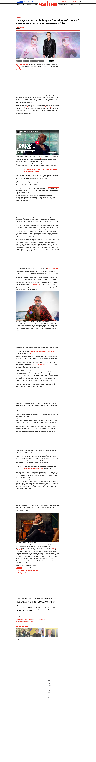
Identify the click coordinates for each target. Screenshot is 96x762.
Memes (30, 619)
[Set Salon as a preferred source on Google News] (51, 61)
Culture (29, 4)
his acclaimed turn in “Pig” (36, 284)
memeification (37, 164)
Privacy (49, 687)
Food (36, 4)
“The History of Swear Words (41, 544)
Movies (34, 619)
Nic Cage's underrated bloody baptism (28, 575)
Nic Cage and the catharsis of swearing (28, 573)
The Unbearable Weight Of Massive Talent (24, 621)
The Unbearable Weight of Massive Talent (32, 176)
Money (72, 4)
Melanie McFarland (21, 27)
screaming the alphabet (38, 364)
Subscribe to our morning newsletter (33, 468)
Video (78, 4)
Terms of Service (49, 691)
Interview (26, 619)
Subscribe (20, 1)
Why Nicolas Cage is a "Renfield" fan (28, 570)
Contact (49, 685)
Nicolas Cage (40, 619)
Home (49, 680)
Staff (49, 683)
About (49, 682)
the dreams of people (48, 107)
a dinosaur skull (35, 275)
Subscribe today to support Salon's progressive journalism (42, 352)
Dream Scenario (19, 619)
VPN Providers (48, 761)
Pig (44, 619)
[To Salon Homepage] (48, 4)
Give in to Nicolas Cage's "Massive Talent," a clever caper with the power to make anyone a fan (40, 170)
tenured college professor (24, 107)
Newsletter (65, 1)
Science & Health (63, 4)
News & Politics (20, 4)
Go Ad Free (49, 697)
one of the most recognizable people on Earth (37, 158)
